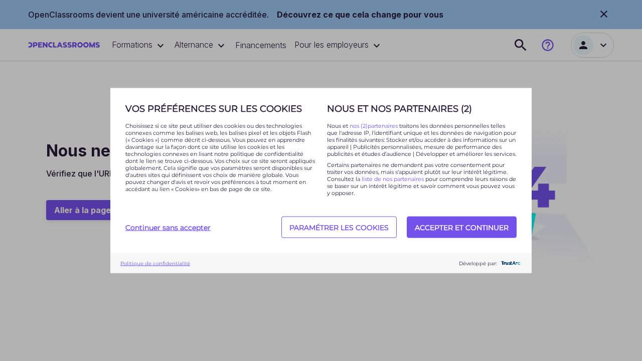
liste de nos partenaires (393, 179)
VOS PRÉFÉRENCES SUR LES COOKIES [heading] (213, 108)
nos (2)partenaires (374, 125)
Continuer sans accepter (168, 227)
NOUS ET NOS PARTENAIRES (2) (399, 108)
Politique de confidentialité (155, 263)
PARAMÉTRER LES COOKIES (339, 227)
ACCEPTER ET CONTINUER (462, 227)
